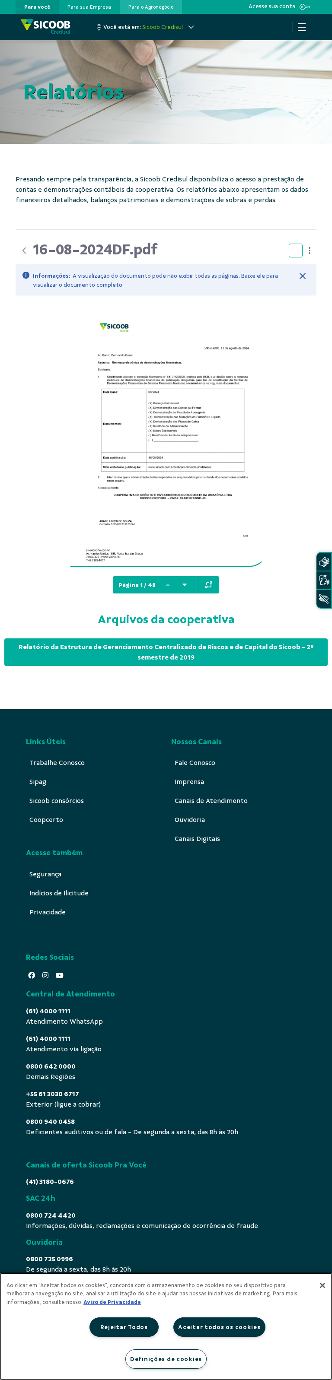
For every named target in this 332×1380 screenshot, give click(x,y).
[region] (166, 1326)
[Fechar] (303, 276)
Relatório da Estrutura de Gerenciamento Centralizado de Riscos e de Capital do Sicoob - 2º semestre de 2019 (166, 652)
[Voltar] (24, 250)
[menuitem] (37, 7)
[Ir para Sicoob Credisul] (45, 27)
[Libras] (323, 562)
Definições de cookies (166, 1358)
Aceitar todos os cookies (219, 1326)
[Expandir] (208, 584)
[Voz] (323, 580)
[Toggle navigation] (301, 27)
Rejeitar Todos (124, 1326)
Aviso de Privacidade (112, 1302)
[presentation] (37, 7)
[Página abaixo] (184, 584)
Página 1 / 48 (137, 585)
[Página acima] (167, 584)
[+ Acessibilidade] (323, 599)
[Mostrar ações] (309, 250)
